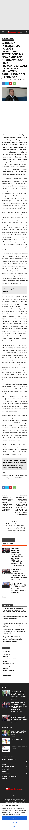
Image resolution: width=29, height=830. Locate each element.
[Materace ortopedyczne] (6, 749)
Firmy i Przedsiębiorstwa (15, 36)
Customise (14, 822)
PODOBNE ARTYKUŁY (8, 540)
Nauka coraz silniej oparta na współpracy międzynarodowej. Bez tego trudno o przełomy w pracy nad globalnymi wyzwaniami (14, 639)
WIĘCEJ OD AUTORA (8, 543)
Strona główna (5, 36)
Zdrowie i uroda (7, 675)
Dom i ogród (6, 654)
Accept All (14, 818)
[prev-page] (3, 597)
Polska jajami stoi (16, 739)
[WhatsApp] (14, 83)
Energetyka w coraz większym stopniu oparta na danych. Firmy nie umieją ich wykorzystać (14, 631)
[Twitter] (7, 83)
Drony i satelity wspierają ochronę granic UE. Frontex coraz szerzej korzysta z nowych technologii (18, 587)
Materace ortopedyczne (19, 747)
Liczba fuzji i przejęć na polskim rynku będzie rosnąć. (18, 732)
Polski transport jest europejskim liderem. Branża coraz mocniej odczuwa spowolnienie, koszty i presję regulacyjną (15, 610)
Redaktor (7, 79)
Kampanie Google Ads (9, 663)
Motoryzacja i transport (10, 666)
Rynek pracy (6, 668)
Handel (5, 661)
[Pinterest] (10, 83)
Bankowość (6, 651)
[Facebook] (3, 83)
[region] (14, 816)
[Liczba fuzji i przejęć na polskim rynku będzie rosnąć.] (6, 733)
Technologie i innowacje (8, 40)
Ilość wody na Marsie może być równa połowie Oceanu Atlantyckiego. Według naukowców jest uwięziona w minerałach (7, 504)
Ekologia (5, 656)
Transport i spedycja (9, 673)
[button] (2, 32)
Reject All (14, 826)
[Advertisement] (14, 15)
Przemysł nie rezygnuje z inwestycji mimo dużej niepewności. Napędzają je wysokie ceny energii (18, 574)
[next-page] (5, 597)
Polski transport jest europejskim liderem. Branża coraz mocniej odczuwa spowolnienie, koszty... (18, 695)
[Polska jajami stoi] (6, 741)
